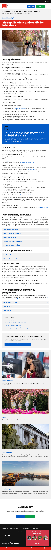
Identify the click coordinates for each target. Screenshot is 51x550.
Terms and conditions (25, 528)
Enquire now (31, 6)
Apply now (41, 6)
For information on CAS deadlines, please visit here (18, 344)
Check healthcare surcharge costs (13, 325)
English (46, 1)
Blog (17, 528)
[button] (37, 543)
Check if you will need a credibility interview (15, 322)
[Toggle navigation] (47, 6)
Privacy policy (35, 528)
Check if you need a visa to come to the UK (15, 320)
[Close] (49, 11)
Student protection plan (8, 531)
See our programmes (7, 17)
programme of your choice (19, 108)
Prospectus (12, 528)
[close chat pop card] (47, 531)
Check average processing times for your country (16, 328)
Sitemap (17, 531)
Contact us (5, 528)
